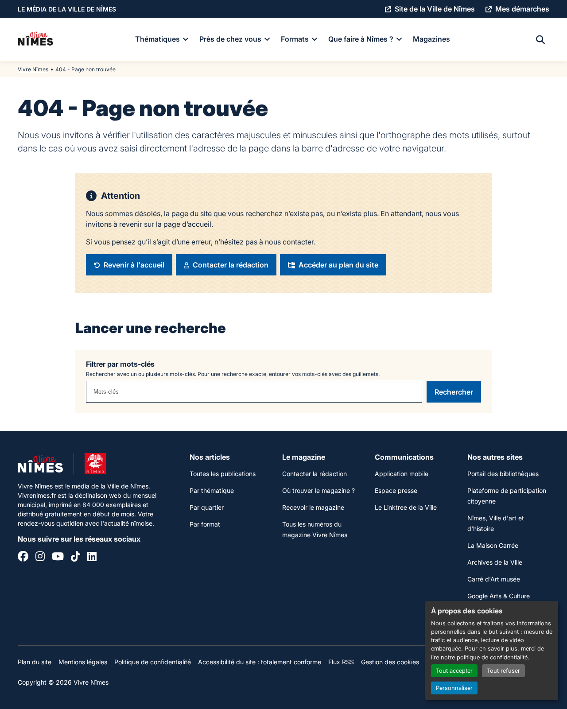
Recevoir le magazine (313, 507)
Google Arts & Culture (498, 596)
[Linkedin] (92, 557)
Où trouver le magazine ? (318, 490)
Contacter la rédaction (314, 473)
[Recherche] (540, 40)
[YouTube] (58, 557)
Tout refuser (503, 670)
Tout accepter (454, 670)
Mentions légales (82, 662)
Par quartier (207, 507)
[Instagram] (40, 557)
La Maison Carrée (492, 545)
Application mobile (401, 473)
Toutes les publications (223, 473)
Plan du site (34, 662)
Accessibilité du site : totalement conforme (259, 662)
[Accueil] (35, 40)
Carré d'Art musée (493, 579)
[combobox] (254, 392)
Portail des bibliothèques (503, 473)
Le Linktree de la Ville (406, 507)
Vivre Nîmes (33, 69)
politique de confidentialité (492, 657)
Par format (205, 524)
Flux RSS (341, 662)
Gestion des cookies (390, 662)
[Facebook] (23, 557)
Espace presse (396, 490)
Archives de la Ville (494, 562)
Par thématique (212, 490)
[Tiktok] (75, 557)
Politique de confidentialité (152, 662)
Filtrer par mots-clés (120, 364)
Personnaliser (454, 688)
